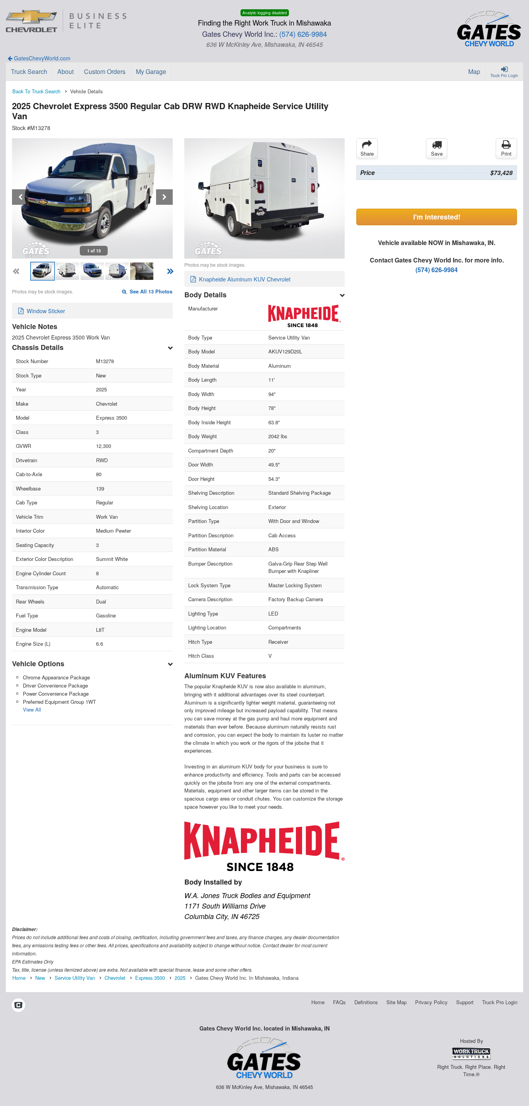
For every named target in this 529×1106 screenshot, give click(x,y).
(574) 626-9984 (303, 34)
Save (437, 153)
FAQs (339, 1002)
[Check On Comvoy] (18, 1005)
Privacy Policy (431, 1002)
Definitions (366, 1002)
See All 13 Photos (150, 291)
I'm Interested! (436, 217)
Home (318, 1002)
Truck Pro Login (499, 1002)
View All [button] (32, 709)
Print (506, 153)
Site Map (396, 1002)
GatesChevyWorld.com (41, 58)
